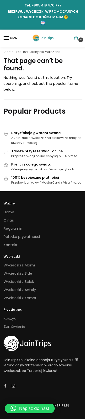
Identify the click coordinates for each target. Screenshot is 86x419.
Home (9, 212)
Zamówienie (14, 326)
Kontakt (11, 244)
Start (7, 52)
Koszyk (10, 318)
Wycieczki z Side (18, 273)
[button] (30, 408)
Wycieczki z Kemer (20, 297)
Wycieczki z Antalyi (20, 289)
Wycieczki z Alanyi (19, 265)
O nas (9, 220)
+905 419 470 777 (47, 5)
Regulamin (13, 228)
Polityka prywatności (22, 236)
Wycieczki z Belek (19, 281)
